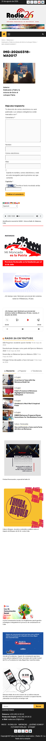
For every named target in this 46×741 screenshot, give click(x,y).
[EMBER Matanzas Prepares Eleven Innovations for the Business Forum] (8, 415)
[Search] (43, 34)
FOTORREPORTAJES (18, 727)
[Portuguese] (15, 203)
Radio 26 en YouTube (19, 338)
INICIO (3, 725)
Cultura (16, 424)
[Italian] (13, 203)
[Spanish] (19, 203)
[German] (11, 203)
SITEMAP (31, 727)
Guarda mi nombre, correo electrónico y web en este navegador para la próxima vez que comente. (22, 175)
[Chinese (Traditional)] (6, 203)
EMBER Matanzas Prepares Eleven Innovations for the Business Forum (28, 416)
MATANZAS (22, 725)
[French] (9, 203)
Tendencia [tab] (37, 371)
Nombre (8, 145)
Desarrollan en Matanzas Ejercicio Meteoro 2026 (20, 354)
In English (17, 377)
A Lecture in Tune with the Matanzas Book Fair (24, 381)
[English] (7, 203)
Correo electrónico (12, 153)
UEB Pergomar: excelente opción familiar (17, 343)
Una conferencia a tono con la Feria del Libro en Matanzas (28, 428)
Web (7, 162)
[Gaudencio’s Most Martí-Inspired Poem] (8, 403)
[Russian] (17, 203)
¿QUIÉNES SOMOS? (36, 725)
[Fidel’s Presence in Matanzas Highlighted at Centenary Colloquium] (8, 391)
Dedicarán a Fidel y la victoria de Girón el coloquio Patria (11, 91)
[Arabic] (4, 203)
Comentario (10, 118)
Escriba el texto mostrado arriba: (28, 186)
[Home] (4, 34)
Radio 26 (39, 736)
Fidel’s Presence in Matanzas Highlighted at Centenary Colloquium (25, 393)
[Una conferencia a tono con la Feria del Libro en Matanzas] (8, 426)
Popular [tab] (22, 371)
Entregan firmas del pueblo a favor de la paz (18, 360)
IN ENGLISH (12, 725)
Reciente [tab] (10, 371)
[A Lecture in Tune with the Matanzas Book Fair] (8, 380)
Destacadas (24, 424)
